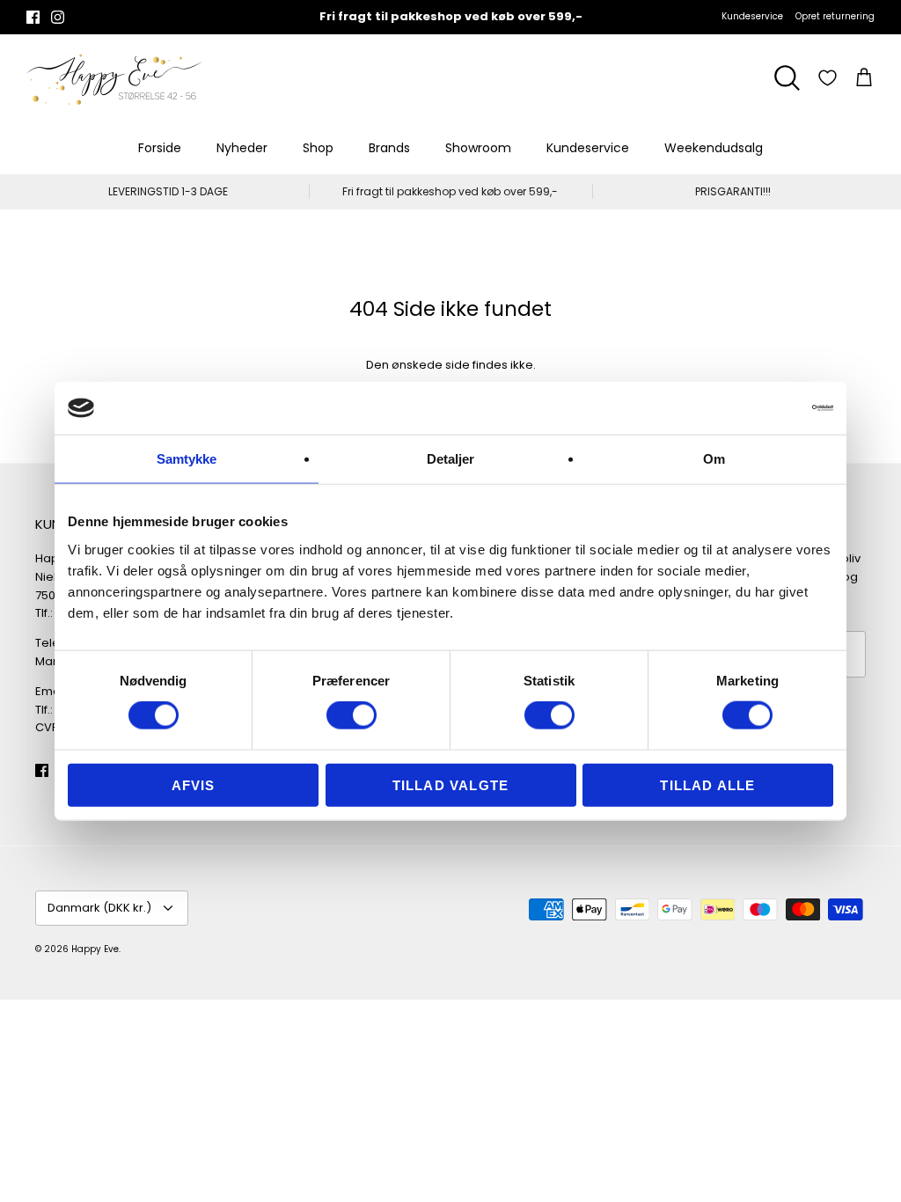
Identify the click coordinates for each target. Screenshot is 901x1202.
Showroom (478, 148)
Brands (389, 148)
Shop (318, 148)
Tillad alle (707, 784)
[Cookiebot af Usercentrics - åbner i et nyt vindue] (756, 408)
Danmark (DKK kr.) (99, 907)
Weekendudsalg (713, 148)
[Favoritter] (827, 78)
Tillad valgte (450, 784)
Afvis (194, 784)
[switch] (351, 715)
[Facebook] (33, 17)
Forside (159, 148)
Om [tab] (714, 458)
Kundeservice (752, 16)
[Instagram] (57, 17)
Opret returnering (835, 16)
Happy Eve (95, 949)
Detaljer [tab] (451, 458)
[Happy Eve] (114, 78)
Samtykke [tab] (187, 458)
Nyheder (241, 148)
